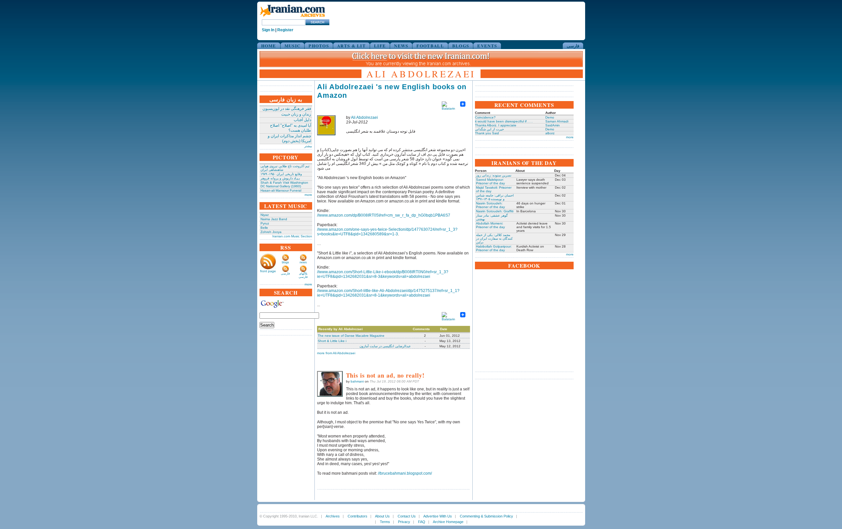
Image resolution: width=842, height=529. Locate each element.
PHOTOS (319, 45)
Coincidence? (485, 117)
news (303, 262)
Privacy (404, 522)
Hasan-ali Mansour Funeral (280, 190)
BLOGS (460, 45)
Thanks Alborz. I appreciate (495, 125)
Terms (385, 522)
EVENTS (487, 45)
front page (268, 271)
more (308, 195)
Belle (264, 227)
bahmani (357, 381)
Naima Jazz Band (273, 219)
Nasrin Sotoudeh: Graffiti (494, 211)
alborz (550, 133)
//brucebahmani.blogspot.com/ (405, 473)
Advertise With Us (437, 516)
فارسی (573, 45)
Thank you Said (487, 133)
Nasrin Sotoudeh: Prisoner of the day (490, 205)
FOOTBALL (430, 45)
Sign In (268, 30)
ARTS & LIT (351, 45)
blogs (285, 262)
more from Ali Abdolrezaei (336, 353)
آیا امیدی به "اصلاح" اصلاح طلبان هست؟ (290, 128)
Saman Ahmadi (556, 121)
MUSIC (293, 45)
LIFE (380, 45)
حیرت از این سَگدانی (489, 129)
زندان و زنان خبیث (296, 114)
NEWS (401, 45)
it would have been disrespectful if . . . (503, 121)
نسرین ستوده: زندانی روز (493, 175)
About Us (382, 516)
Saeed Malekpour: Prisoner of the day (490, 181)
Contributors (357, 516)
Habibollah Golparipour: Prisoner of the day (494, 248)
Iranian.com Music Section (292, 236)
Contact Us (407, 516)
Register (285, 30)
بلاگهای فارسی (303, 275)
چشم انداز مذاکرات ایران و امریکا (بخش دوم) (289, 138)
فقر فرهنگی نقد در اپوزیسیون (286, 108)
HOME (268, 45)
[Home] (292, 17)
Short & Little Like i (332, 341)
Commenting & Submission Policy (486, 516)
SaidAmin (552, 125)
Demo (549, 117)
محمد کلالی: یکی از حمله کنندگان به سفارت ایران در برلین (494, 238)
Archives (333, 516)
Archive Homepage (448, 522)
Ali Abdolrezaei (364, 117)
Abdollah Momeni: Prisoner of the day (490, 225)
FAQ (421, 522)
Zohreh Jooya (271, 232)
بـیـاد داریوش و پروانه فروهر (280, 178)
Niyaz (264, 215)
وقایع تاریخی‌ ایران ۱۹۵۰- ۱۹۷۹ (281, 174)
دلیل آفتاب (302, 120)
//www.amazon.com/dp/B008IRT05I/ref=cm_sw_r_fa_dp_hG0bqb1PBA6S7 (383, 215)
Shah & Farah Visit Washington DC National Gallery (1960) (284, 184)
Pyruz (264, 223)
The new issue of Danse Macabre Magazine (351, 335)
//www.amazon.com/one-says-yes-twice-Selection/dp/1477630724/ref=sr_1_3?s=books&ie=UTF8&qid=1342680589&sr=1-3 (387, 231)
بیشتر (308, 146)
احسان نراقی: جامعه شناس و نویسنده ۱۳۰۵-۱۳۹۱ (495, 197)
